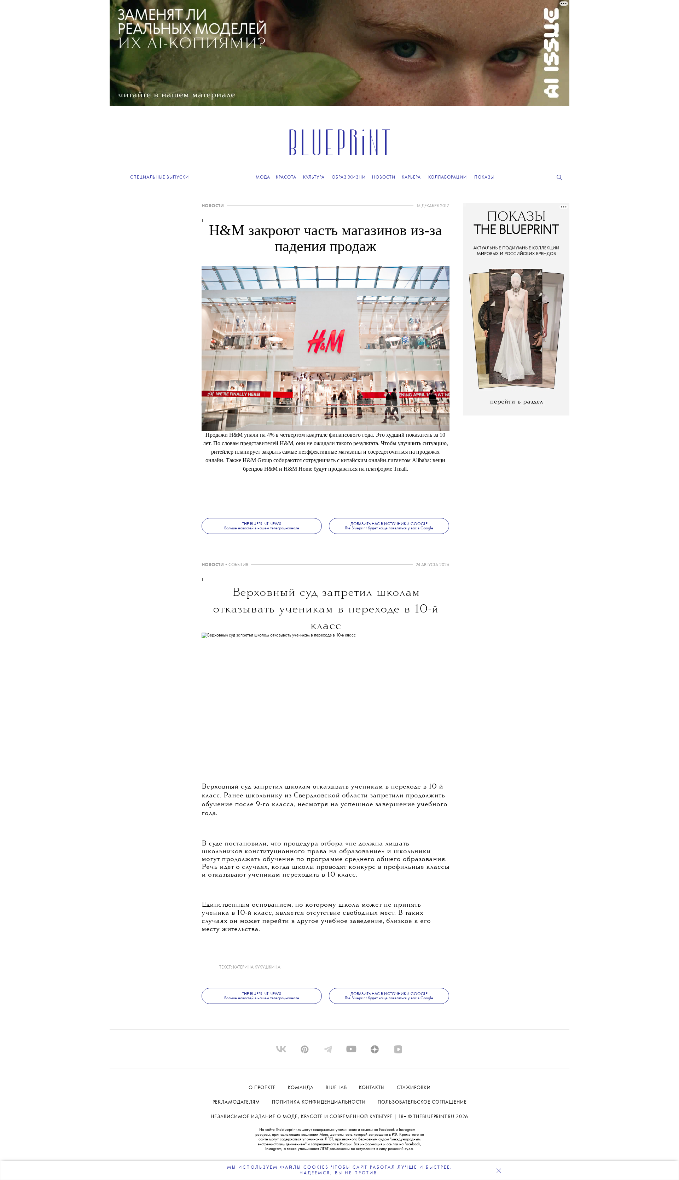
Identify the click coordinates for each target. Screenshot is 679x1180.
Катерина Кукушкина (256, 967)
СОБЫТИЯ (238, 565)
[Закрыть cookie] (499, 1170)
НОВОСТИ (213, 206)
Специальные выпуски (159, 177)
